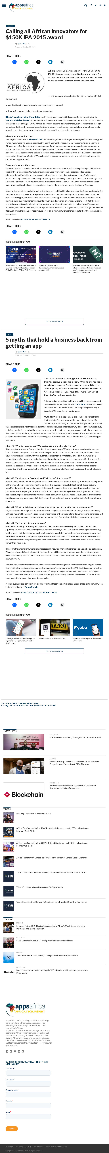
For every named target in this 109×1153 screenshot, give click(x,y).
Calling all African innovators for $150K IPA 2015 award (28, 705)
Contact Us (38, 1147)
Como (29, 592)
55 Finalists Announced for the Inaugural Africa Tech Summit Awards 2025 (51, 267)
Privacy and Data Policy (56, 1147)
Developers (39, 592)
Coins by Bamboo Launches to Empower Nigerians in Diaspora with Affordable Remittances (20, 640)
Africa (24, 219)
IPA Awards (33, 219)
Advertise (9, 1147)
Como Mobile (81, 404)
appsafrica (22, 43)
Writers (19, 1147)
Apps (23, 592)
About (28, 1147)
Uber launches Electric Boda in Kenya (52, 638)
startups (45, 219)
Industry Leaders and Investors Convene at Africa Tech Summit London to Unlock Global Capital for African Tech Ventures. (21, 267)
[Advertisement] (54, 296)
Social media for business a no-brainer (20, 703)
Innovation (51, 592)
